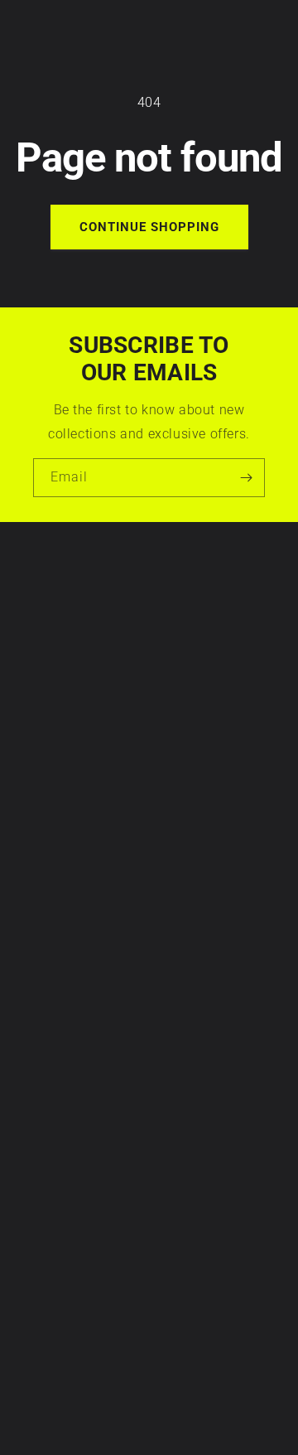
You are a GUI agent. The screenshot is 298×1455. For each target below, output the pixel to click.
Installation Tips (62, 787)
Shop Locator (54, 838)
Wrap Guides (53, 803)
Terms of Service (62, 627)
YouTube (41, 1263)
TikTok (35, 1246)
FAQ (28, 890)
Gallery (36, 856)
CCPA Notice (52, 644)
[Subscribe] (246, 477)
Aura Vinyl (128, 1423)
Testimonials (52, 873)
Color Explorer (56, 821)
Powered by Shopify (184, 1423)
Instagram (45, 1212)
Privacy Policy (55, 609)
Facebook (44, 1229)
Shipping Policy (59, 678)
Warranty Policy (61, 592)
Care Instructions (65, 769)
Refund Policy (55, 661)
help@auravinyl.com (73, 1124)
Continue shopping (149, 227)
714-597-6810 (56, 1078)
